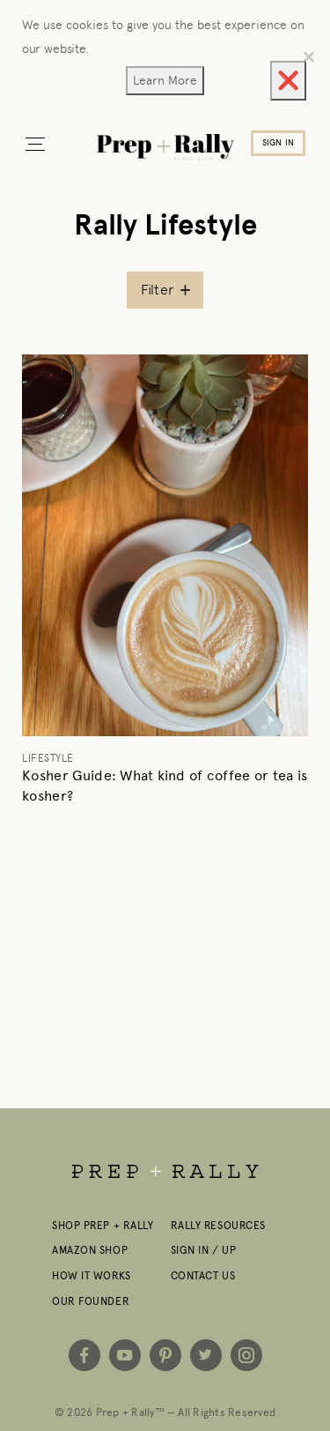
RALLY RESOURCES (218, 1225)
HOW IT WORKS (91, 1276)
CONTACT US (203, 1276)
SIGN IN (278, 143)
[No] (308, 56)
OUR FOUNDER (90, 1301)
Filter (157, 289)
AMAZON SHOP (90, 1250)
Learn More (165, 80)
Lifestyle (48, 758)
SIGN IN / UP (204, 1250)
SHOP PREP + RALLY (103, 1225)
